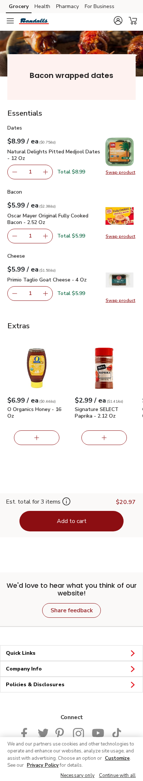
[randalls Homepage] (34, 20)
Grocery (19, 6)
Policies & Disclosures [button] (35, 684)
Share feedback (72, 610)
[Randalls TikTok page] (116, 732)
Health (42, 6)
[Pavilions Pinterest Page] (60, 732)
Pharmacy (67, 6)
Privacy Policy (43, 765)
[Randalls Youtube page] (98, 732)
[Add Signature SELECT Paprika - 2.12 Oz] (104, 437)
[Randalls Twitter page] (43, 732)
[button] (118, 20)
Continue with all (117, 775)
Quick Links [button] (21, 653)
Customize (117, 758)
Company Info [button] (24, 668)
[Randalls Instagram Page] (78, 732)
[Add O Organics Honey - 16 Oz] (36, 437)
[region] (71, 759)
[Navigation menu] (10, 21)
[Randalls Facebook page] (26, 732)
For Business (99, 6)
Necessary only (77, 775)
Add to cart (72, 521)
